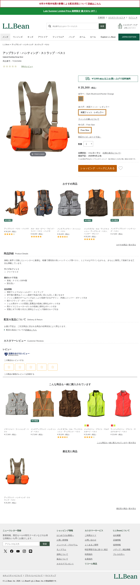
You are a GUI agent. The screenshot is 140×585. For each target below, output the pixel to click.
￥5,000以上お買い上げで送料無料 (111, 78)
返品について (62, 559)
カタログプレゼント (65, 564)
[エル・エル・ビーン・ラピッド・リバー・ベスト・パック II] (43, 203)
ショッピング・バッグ (97, 168)
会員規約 (88, 559)
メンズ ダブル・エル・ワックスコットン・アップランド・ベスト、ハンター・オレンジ (96, 231)
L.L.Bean (6, 45)
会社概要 (117, 535)
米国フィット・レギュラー (92, 112)
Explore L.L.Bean (108, 37)
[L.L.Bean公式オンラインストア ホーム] (16, 25)
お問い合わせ (90, 540)
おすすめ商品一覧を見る (126, 245)
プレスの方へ (119, 554)
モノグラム (61, 549)
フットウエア (58, 37)
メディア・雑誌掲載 (121, 549)
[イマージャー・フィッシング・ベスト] (16, 403)
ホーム (82, 37)
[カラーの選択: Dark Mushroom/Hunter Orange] (81, 99)
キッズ (30, 37)
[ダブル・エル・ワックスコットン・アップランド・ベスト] (70, 403)
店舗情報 (101, 17)
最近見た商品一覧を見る (126, 509)
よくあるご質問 (91, 545)
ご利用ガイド (90, 535)
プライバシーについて (34, 575)
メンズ (5, 37)
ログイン (132, 17)
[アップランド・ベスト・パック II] (16, 203)
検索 (102, 26)
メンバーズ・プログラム (67, 545)
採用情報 (117, 545)
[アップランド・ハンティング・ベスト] (123, 203)
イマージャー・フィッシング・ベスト (16, 430)
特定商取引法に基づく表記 (96, 549)
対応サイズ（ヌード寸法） (89, 137)
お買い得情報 (62, 540)
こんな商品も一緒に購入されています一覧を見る (116, 443)
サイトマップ (50, 575)
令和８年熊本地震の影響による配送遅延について (70, 3)
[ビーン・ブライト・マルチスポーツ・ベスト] (96, 403)
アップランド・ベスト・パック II (16, 229)
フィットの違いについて (88, 119)
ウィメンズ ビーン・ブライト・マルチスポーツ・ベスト (123, 430)
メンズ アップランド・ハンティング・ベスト (123, 230)
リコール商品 (91, 564)
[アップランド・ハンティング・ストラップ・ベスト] (17, 471)
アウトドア (43, 37)
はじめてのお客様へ (65, 535)
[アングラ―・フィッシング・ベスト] (70, 203)
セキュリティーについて (12, 575)
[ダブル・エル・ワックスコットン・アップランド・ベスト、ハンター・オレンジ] (96, 203)
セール (93, 37)
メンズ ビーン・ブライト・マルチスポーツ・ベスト (96, 430)
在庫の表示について (111, 153)
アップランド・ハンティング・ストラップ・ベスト (17, 499)
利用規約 (88, 554)
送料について (62, 554)
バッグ (72, 37)
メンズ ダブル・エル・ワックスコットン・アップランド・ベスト (69, 430)
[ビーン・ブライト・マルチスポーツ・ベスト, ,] (85, 425)
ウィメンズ (18, 37)
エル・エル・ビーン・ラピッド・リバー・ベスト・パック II (43, 230)
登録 (45, 544)
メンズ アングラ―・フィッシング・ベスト (69, 230)
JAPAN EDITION (129, 37)
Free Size (85, 130)
